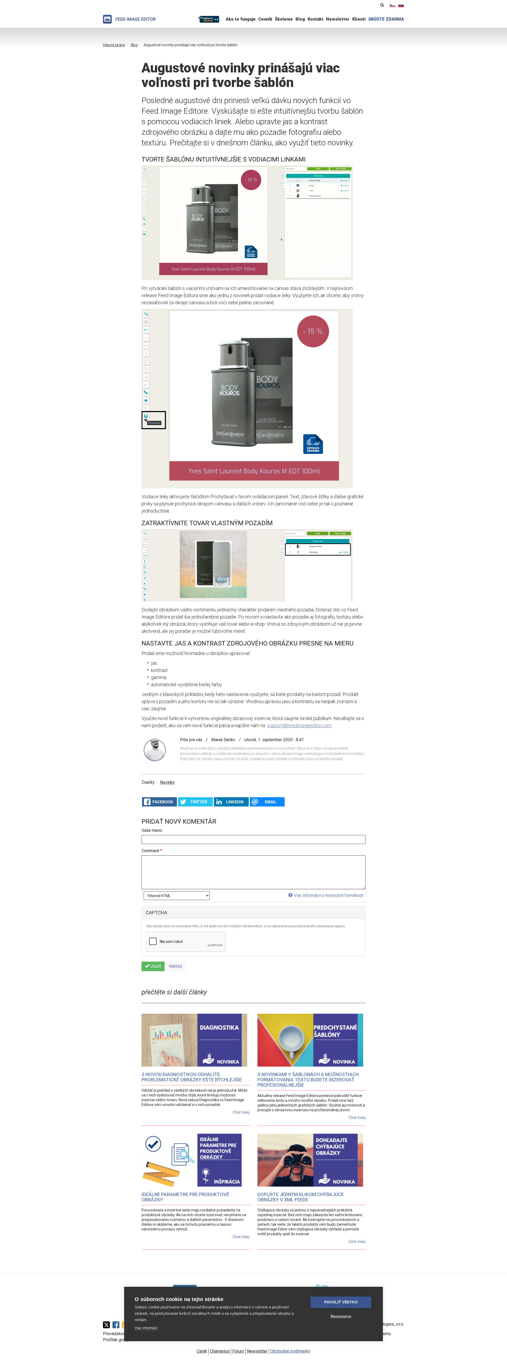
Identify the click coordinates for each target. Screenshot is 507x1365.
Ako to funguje (241, 19)
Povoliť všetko (341, 1302)
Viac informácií (146, 1328)
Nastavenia (341, 1316)
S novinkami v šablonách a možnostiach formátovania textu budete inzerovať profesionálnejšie (308, 1080)
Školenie (284, 19)
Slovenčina (401, 5)
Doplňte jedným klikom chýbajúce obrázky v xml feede (300, 1197)
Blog (300, 19)
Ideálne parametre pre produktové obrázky (185, 1197)
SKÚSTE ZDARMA (386, 19)
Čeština (393, 5)
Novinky (167, 782)
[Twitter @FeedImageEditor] (107, 1324)
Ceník (202, 1351)
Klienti (359, 19)
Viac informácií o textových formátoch (328, 895)
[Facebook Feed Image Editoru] (117, 1324)
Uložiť (155, 966)
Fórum (238, 1351)
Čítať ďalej (241, 1112)
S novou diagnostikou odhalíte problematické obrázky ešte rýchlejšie (192, 1077)
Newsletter (338, 19)
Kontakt (315, 19)
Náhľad (175, 966)
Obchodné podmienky (290, 1351)
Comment (152, 850)
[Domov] (129, 19)
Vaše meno (152, 830)
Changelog (219, 1351)
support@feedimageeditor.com (299, 725)
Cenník (265, 19)
